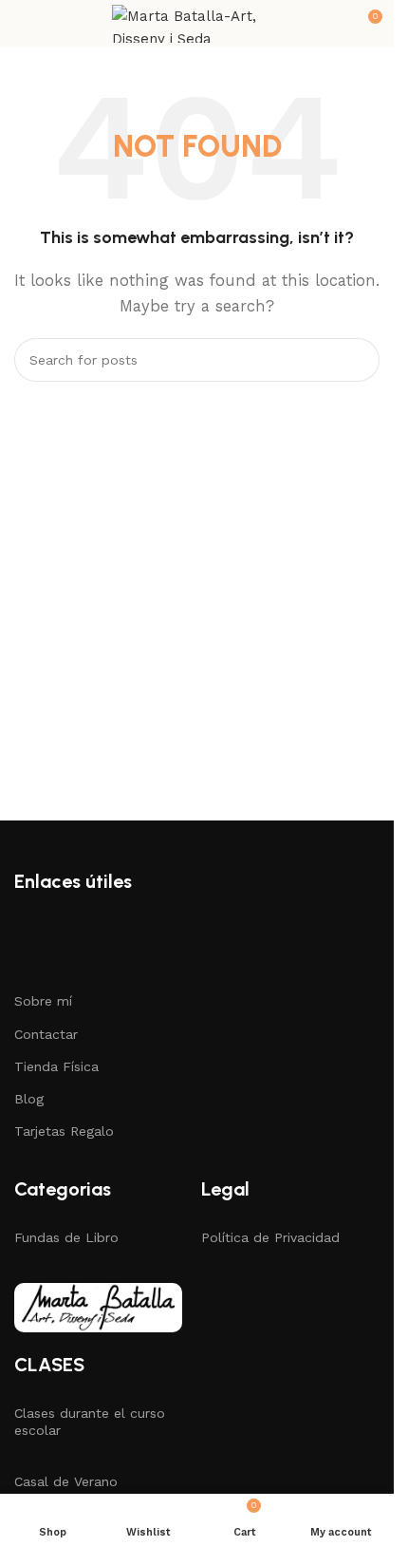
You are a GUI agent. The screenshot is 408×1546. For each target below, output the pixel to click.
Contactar (46, 1034)
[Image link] (98, 1305)
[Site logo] (197, 22)
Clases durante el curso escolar (89, 1421)
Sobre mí (43, 1001)
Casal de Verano (66, 1481)
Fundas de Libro (66, 1237)
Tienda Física (56, 1066)
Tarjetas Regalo (64, 1131)
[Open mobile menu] (22, 24)
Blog (29, 1098)
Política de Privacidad (270, 1237)
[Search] (358, 360)
